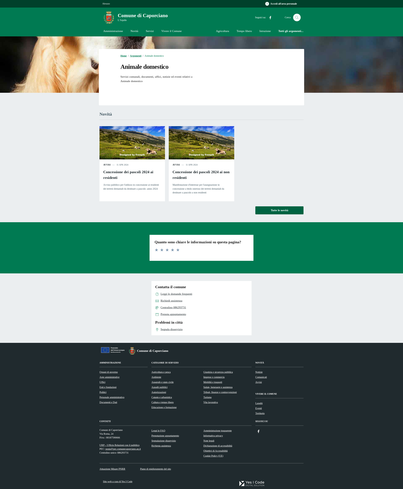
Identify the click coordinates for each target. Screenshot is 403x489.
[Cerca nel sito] (297, 17)
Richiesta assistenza (161, 445)
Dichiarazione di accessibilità (217, 445)
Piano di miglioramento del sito (155, 469)
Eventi (258, 408)
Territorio (260, 413)
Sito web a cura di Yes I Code (117, 481)
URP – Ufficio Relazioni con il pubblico (119, 445)
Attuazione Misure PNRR (112, 469)
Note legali (208, 440)
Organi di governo (108, 372)
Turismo (207, 397)
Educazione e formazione (164, 407)
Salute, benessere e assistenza (218, 387)
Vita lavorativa (210, 402)
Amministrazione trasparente (217, 430)
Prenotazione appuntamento (165, 435)
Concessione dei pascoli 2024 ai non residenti (201, 175)
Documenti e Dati (108, 402)
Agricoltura (222, 31)
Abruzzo (106, 4)
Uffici (102, 382)
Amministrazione (113, 31)
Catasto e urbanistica (161, 397)
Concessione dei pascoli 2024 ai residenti (128, 175)
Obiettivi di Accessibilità (215, 450)
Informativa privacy (213, 435)
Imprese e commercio (214, 377)
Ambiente (156, 377)
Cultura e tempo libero (162, 402)
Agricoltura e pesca (161, 372)
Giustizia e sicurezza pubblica (218, 372)
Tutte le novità (279, 210)
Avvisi (258, 382)
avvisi (107, 165)
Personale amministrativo (111, 397)
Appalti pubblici (159, 387)
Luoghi (259, 403)
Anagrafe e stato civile (162, 382)
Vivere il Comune (171, 31)
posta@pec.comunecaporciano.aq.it (123, 449)
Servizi (150, 31)
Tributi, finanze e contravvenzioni (220, 392)
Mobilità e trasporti (212, 382)
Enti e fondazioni (107, 387)
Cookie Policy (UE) (213, 456)
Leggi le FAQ (158, 430)
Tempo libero (244, 31)
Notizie (259, 372)
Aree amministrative (109, 377)
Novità (134, 31)
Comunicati (261, 377)
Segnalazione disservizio (163, 440)
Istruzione (265, 31)
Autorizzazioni (158, 392)
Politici (102, 392)
